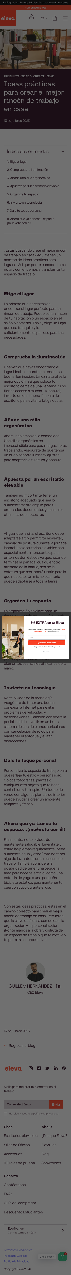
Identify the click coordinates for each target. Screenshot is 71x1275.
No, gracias (46, 652)
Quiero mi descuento (47, 642)
